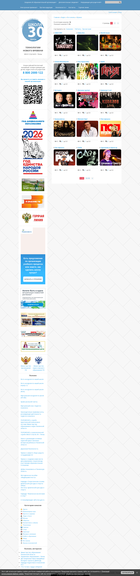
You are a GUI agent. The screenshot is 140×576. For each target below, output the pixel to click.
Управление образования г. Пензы (33, 556)
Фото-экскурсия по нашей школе (32, 379)
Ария (103, 62)
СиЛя (80, 148)
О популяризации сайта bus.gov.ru (32, 500)
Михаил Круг (83, 119)
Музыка (79, 17)
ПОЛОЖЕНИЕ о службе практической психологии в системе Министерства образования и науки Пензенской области (32, 424)
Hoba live (81, 33)
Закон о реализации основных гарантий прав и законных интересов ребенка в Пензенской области (32, 442)
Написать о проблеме (33, 279)
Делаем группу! (84, 90)
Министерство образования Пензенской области (31, 553)
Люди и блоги (27, 516)
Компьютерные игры (29, 511)
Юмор (25, 538)
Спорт (25, 529)
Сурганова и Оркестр (109, 148)
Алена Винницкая (62, 62)
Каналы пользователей (30, 543)
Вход (119, 12)
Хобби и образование (29, 536)
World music (105, 33)
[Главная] (33, 43)
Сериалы (25, 527)
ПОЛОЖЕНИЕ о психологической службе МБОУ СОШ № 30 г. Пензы (32, 433)
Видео (63, 17)
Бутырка (58, 90)
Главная (56, 17)
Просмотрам (86, 29)
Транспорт (26, 532)
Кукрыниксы (60, 119)
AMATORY (58, 33)
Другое (25, 509)
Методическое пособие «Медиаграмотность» (29, 476)
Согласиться (127, 572)
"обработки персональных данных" (78, 574)
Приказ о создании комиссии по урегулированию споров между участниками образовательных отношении (32, 462)
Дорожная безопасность (29, 449)
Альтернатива (83, 62)
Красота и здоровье (29, 514)
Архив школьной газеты (29, 402)
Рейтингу (78, 29)
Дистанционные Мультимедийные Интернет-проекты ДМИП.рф (32, 560)
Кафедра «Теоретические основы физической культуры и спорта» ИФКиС (32, 484)
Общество (26, 520)
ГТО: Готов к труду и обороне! (31, 567)
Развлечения (27, 525)
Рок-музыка (59, 148)
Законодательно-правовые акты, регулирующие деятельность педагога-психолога (32, 414)
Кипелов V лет (106, 90)
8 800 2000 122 (33, 73)
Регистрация (113, 12)
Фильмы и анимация (29, 534)
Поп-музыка (105, 119)
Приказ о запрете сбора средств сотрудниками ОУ (32, 454)
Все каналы (71, 17)
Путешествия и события (30, 523)
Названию (69, 29)
